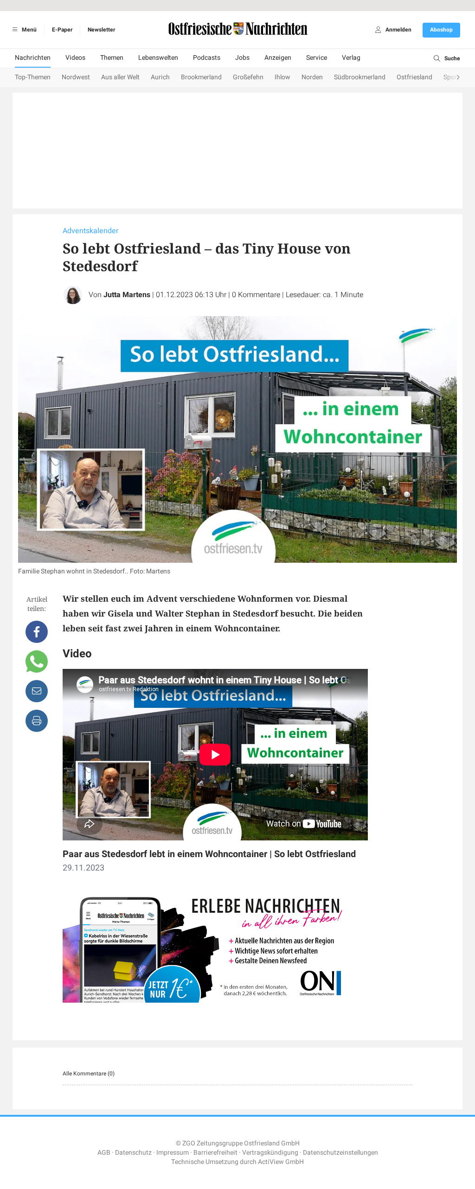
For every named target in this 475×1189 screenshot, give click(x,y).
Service (316, 58)
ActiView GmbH (281, 1162)
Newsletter (101, 29)
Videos (75, 58)
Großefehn (248, 77)
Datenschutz (133, 1152)
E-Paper (62, 29)
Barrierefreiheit (215, 1152)
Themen (111, 58)
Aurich (160, 77)
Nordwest (76, 77)
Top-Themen (33, 77)
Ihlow (282, 77)
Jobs (242, 58)
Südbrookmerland (359, 77)
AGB (103, 1152)
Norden (312, 77)
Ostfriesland (414, 77)
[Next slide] (449, 78)
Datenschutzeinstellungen (340, 1152)
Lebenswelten (158, 58)
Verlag (351, 58)
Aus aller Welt (120, 77)
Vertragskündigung (270, 1152)
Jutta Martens (126, 294)
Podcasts (206, 58)
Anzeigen (277, 58)
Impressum (172, 1152)
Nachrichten (33, 58)
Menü (28, 29)
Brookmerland (201, 77)
